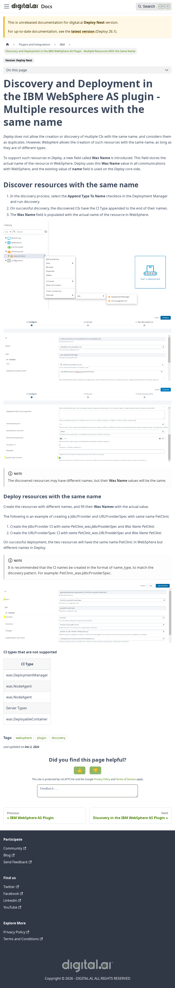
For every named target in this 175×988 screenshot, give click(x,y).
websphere (24, 738)
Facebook (11, 893)
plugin (41, 738)
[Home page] (7, 44)
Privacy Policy (102, 779)
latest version (83, 31)
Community (12, 848)
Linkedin (10, 900)
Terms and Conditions (21, 939)
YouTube (10, 907)
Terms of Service (126, 779)
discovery (58, 738)
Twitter (9, 886)
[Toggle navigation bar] (6, 6)
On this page (16, 70)
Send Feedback (15, 862)
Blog (7, 855)
